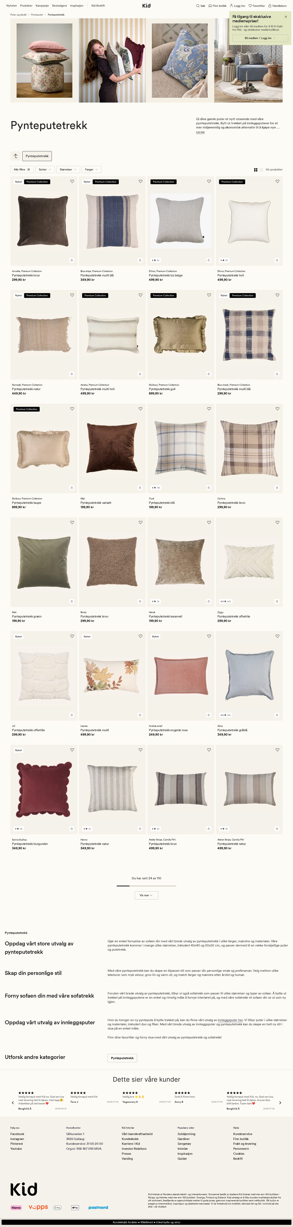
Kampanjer (42, 5)
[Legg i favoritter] (72, 181)
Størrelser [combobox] (66, 169)
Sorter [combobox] (43, 169)
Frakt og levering (244, 1144)
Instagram (17, 1139)
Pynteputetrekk (37, 156)
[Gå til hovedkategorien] (15, 156)
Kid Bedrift (98, 5)
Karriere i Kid (131, 1144)
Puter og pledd (18, 14)
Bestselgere (59, 5)
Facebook (17, 1134)
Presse (126, 1154)
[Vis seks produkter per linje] (261, 169)
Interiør (183, 1149)
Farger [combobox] (89, 169)
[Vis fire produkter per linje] (255, 169)
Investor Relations (134, 1149)
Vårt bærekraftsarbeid (137, 1134)
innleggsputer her (230, 1020)
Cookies (238, 1154)
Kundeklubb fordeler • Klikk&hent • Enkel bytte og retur (146, 1222)
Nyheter (11, 5)
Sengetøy (184, 1144)
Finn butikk (240, 1139)
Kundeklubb (130, 1139)
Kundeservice (242, 1134)
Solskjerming (186, 1134)
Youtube (16, 1149)
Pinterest (16, 1144)
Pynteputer (37, 14)
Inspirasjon (76, 5)
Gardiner (184, 1139)
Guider (182, 1158)
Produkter (26, 5)
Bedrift (238, 1158)
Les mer (200, 132)
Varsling (127, 1158)
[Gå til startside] (146, 6)
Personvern (241, 1149)
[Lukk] (285, 16)
